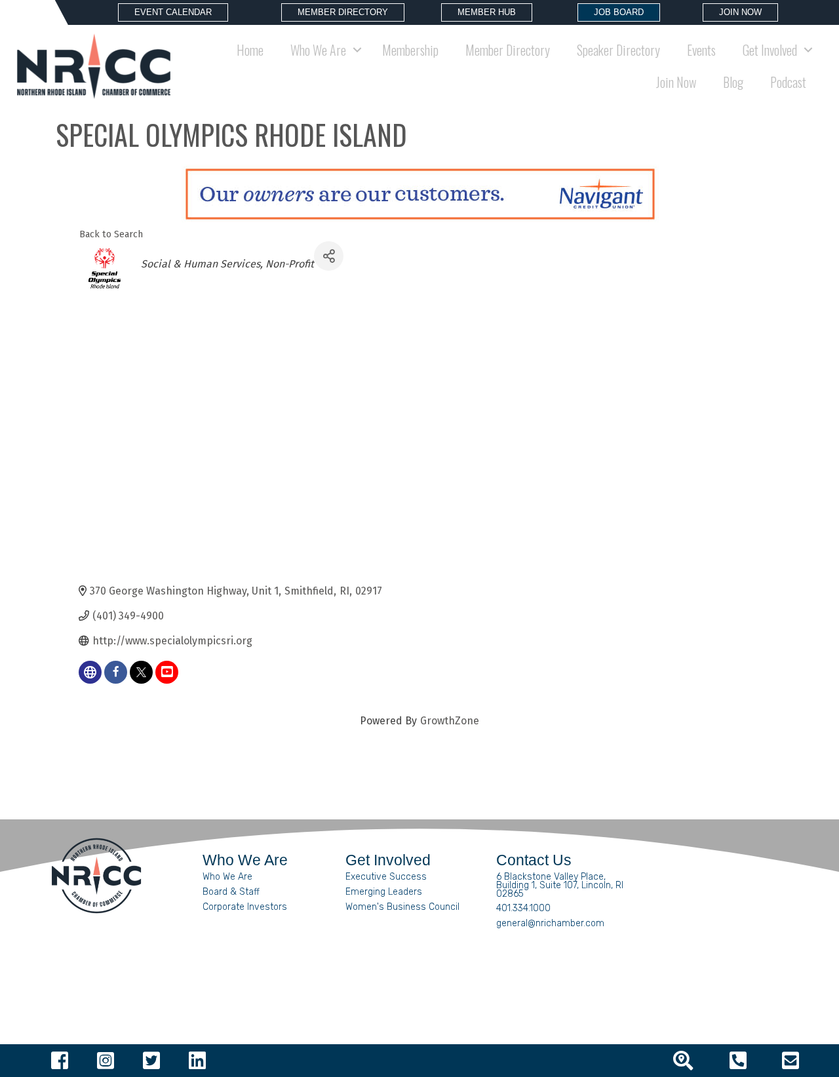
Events (701, 50)
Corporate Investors (245, 906)
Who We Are (227, 876)
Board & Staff (231, 891)
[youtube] (166, 672)
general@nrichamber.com (550, 923)
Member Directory (507, 50)
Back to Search (111, 234)
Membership (410, 50)
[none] (90, 672)
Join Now (676, 82)
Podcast (788, 82)
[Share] (328, 256)
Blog (733, 82)
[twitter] (141, 672)
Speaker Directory (618, 50)
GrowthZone (449, 721)
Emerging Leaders (383, 891)
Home (250, 50)
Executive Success (386, 876)
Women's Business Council (402, 906)
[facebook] (115, 672)
